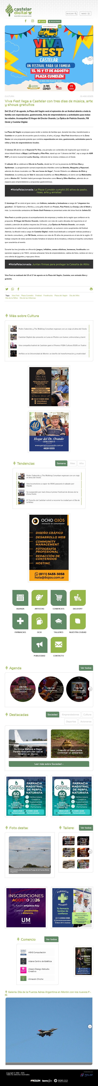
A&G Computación (37, 952)
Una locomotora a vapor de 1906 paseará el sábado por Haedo (50, 484)
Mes (72, 463)
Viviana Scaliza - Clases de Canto (83, 853)
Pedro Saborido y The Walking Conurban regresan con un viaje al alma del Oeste (53, 329)
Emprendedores (70, 714)
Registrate (55, 21)
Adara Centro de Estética (40, 961)
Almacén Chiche (35, 979)
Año (81, 463)
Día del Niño (74, 295)
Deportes (71, 721)
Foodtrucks (48, 295)
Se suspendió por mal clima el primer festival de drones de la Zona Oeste (52, 493)
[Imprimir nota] (91, 290)
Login (42, 21)
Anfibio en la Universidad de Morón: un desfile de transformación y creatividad (52, 353)
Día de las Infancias (28, 298)
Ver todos (86, 667)
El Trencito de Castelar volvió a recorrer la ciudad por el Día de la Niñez (53, 501)
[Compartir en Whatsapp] (12, 290)
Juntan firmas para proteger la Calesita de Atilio (60, 264)
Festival (38, 295)
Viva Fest (15, 295)
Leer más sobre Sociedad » (49, 763)
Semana (61, 463)
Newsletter (36, 26)
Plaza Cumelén (27, 295)
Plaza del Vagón (61, 295)
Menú (84, 13)
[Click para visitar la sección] (20, 598)
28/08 (23, 689)
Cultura (87, 714)
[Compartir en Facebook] (18, 290)
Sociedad (53, 714)
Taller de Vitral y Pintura (83, 865)
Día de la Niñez (11, 298)
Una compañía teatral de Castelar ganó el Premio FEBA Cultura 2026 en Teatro (52, 345)
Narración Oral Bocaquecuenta (71, 842)
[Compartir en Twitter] (6, 290)
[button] (90, 58)
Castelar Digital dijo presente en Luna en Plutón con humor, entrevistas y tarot (52, 337)
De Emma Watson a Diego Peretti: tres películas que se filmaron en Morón (28, 751)
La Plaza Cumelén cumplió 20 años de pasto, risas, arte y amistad (60, 191)
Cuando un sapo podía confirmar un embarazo (70, 751)
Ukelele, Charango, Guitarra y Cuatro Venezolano (69, 852)
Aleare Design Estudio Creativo (38, 970)
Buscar (70, 13)
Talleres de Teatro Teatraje (83, 841)
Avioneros (85, 721)
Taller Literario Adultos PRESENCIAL (70, 864)
